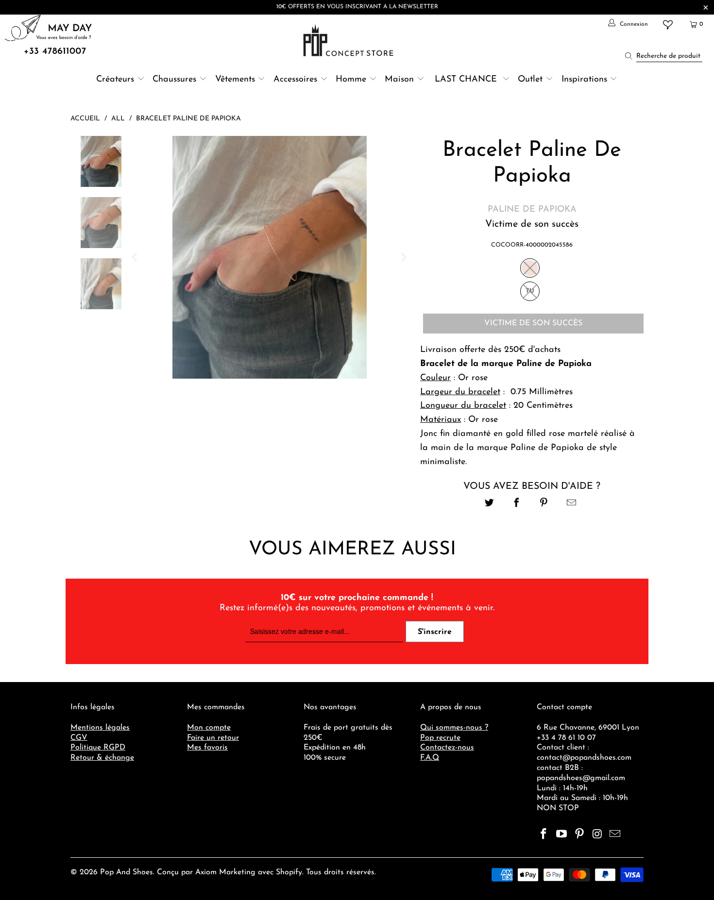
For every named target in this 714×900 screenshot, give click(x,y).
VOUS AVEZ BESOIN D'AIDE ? (531, 486)
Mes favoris (207, 747)
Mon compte (209, 728)
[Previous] (135, 257)
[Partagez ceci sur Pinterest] (544, 504)
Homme (351, 79)
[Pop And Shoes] (349, 40)
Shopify (289, 872)
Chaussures (174, 79)
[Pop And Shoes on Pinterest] (579, 835)
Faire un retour (213, 738)
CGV (78, 738)
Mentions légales (100, 728)
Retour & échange (102, 758)
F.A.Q (429, 758)
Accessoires (295, 79)
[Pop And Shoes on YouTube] (562, 835)
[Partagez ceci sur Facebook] (516, 504)
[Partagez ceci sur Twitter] (489, 504)
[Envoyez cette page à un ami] (571, 504)
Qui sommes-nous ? (454, 728)
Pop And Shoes (126, 872)
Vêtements (235, 79)
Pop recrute (440, 738)
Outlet (530, 79)
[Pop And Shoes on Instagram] (597, 835)
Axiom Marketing (225, 872)
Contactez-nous (447, 747)
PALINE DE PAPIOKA (532, 209)
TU (530, 291)
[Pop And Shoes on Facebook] (544, 835)
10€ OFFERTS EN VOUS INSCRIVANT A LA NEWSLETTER (357, 7)
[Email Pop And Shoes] (615, 835)
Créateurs (115, 79)
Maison (399, 79)
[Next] (403, 257)
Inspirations (585, 79)
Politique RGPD (97, 747)
